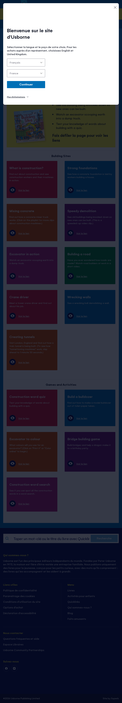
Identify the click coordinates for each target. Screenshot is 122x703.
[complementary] (61, 351)
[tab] (17, 96)
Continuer (26, 84)
